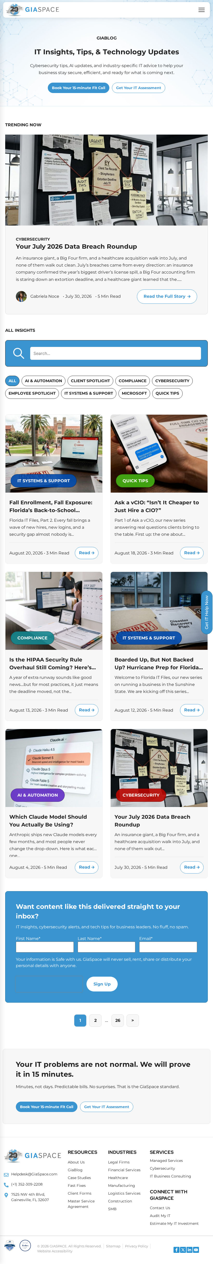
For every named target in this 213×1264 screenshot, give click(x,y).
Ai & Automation (43, 380)
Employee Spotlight (32, 393)
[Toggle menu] (201, 10)
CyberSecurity (172, 380)
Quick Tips (167, 393)
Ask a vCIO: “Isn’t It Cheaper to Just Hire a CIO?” (157, 506)
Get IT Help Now (206, 612)
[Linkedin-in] (189, 1250)
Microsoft (134, 393)
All (12, 380)
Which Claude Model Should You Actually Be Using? (48, 821)
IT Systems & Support (88, 393)
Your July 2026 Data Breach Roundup (76, 246)
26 (117, 1020)
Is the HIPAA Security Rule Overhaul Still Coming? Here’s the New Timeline (50, 664)
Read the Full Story (164, 296)
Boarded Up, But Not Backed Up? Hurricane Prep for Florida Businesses (157, 664)
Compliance (133, 380)
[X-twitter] (183, 1250)
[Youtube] (196, 1250)
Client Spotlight (90, 380)
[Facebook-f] (176, 1250)
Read (85, 552)
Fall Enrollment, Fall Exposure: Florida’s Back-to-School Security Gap (50, 506)
